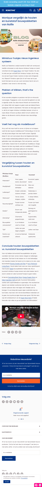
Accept (7, 481)
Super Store (17, 71)
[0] (38, 10)
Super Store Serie (26, 298)
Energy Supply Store (29, 277)
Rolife (11, 269)
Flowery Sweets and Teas (18, 264)
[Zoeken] (31, 10)
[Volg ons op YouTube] (14, 401)
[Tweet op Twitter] (16, 332)
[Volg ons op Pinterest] (10, 401)
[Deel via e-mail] (20, 332)
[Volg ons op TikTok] (18, 401)
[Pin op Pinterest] (12, 332)
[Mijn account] (34, 10)
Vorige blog (7, 344)
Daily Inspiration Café (8, 280)
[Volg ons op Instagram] (7, 401)
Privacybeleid (24, 478)
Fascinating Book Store (15, 277)
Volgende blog (33, 344)
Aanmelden (21, 381)
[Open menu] (3, 10)
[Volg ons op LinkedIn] (22, 401)
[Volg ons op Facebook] (3, 401)
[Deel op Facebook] (8, 332)
